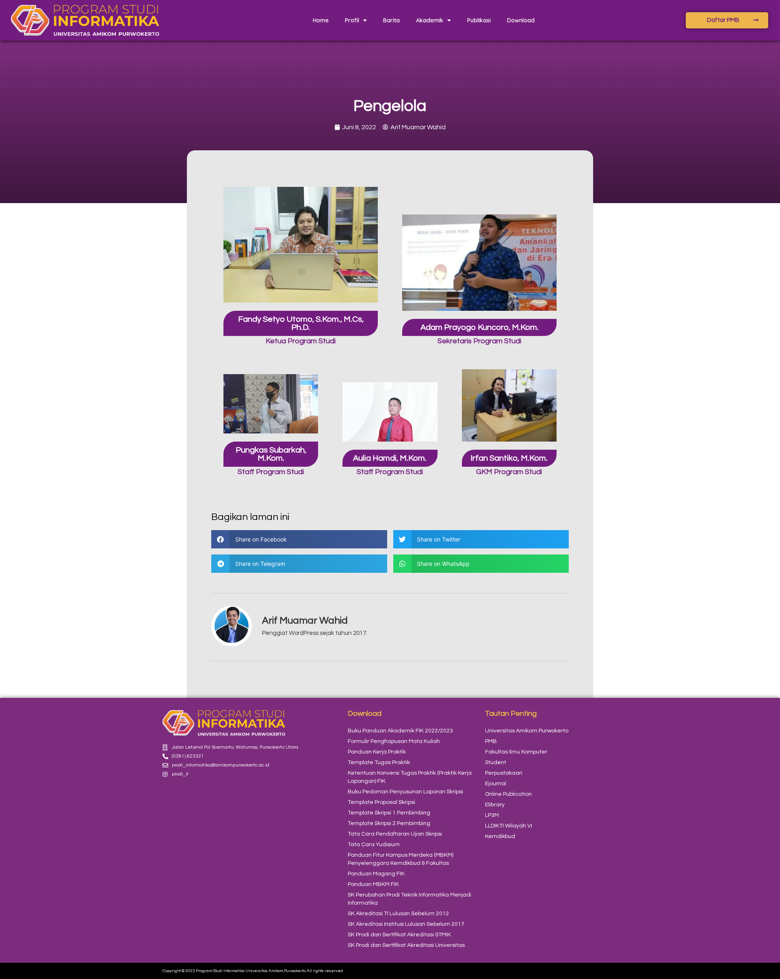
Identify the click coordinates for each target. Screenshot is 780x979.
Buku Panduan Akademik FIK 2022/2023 (400, 731)
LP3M (492, 815)
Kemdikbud (500, 836)
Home (321, 20)
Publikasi (479, 20)
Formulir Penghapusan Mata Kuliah (394, 741)
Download (521, 20)
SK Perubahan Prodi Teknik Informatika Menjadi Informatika (409, 899)
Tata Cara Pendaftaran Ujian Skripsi (395, 834)
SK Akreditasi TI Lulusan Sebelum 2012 (398, 913)
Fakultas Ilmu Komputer (516, 752)
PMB (491, 741)
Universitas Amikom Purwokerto (526, 731)
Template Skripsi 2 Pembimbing (389, 823)
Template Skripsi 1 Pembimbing (389, 813)
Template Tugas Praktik (379, 762)
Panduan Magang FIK (376, 874)
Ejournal (495, 783)
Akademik (429, 20)
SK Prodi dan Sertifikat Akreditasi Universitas (406, 945)
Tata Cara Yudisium (374, 844)
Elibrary (495, 805)
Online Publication (508, 794)
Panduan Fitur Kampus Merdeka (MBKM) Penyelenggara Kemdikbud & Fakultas (400, 859)
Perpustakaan (503, 773)
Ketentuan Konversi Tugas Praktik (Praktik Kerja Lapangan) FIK (410, 777)
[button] (299, 539)
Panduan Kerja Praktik (377, 752)
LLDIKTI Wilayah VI (508, 826)
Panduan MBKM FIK (373, 884)
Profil (352, 20)
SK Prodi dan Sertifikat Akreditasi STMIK (399, 935)
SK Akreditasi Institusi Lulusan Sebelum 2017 (406, 924)
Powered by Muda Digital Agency (585, 971)
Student (495, 762)
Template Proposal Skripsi (381, 802)
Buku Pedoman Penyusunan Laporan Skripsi (405, 792)
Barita (391, 20)
